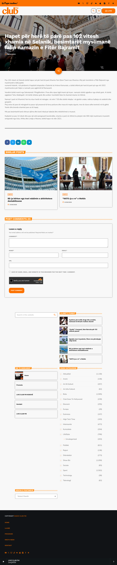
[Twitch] (87, 3)
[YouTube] (79, 3)
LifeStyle (66, 434)
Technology (67, 475)
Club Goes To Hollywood (72, 399)
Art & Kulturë (68, 384)
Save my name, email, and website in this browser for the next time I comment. (43, 272)
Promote (19, 385)
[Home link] (10, 11)
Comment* (13, 236)
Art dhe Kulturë (69, 389)
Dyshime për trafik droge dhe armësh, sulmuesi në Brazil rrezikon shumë (82, 321)
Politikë (66, 445)
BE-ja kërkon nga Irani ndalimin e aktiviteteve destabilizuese (81, 349)
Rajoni (65, 450)
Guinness (66, 414)
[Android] (113, 3)
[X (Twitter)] (83, 3)
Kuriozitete (67, 429)
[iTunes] (100, 3)
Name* (11, 250)
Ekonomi (66, 404)
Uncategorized (71, 439)
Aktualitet (67, 374)
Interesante (67, 424)
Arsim (65, 379)
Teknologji (67, 480)
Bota (10, 194)
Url (10, 261)
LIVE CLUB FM (21, 414)
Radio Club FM (20, 516)
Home (26, 375)
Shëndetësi (67, 455)
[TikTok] (92, 3)
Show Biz (66, 460)
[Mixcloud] (96, 3)
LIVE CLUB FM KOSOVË (24, 395)
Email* (64, 250)
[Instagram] (104, 3)
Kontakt (19, 404)
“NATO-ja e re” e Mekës (73, 198)
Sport (65, 470)
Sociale (66, 465)
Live (108, 11)
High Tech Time (69, 419)
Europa (65, 409)
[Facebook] (109, 3)
